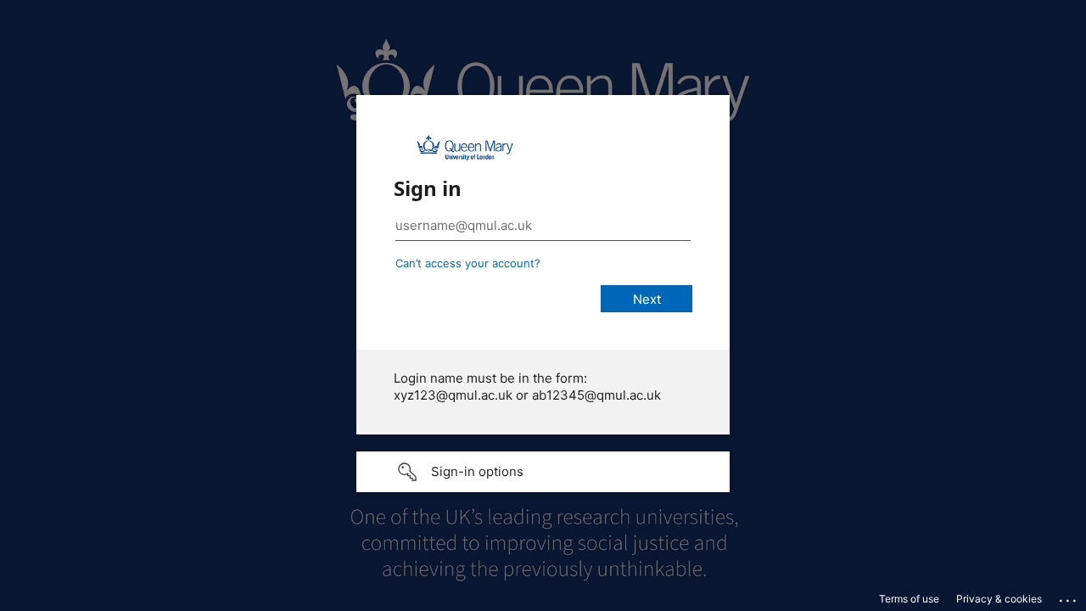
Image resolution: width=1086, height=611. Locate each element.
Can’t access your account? (467, 263)
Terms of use (909, 598)
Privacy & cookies (999, 598)
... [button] (1069, 596)
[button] (543, 471)
